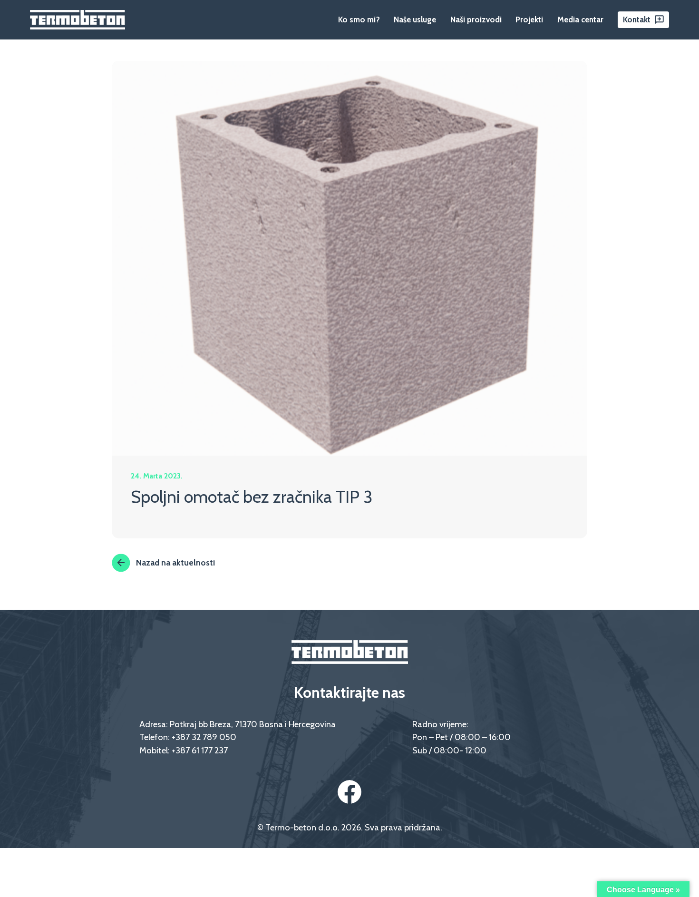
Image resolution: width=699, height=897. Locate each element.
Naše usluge (415, 19)
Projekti (529, 19)
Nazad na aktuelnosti (175, 562)
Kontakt (636, 19)
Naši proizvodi (476, 19)
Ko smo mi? (359, 19)
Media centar (580, 19)
